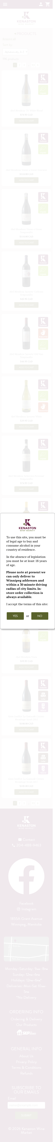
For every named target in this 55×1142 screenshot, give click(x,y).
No (39, 616)
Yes (15, 616)
